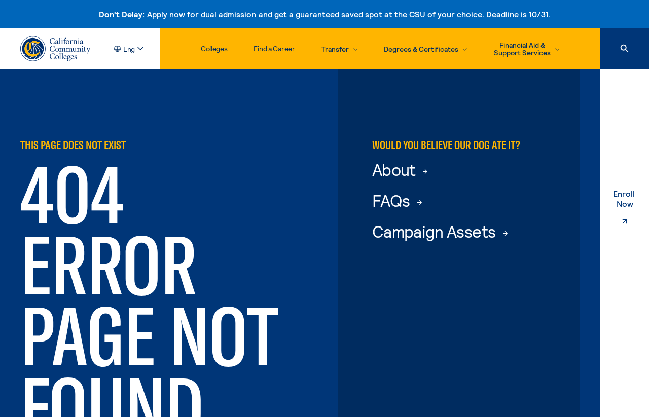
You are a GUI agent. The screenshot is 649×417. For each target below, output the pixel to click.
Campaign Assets (435, 231)
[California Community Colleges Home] (55, 48)
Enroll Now (631, 198)
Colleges (214, 48)
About (395, 169)
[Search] (624, 48)
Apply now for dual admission (201, 14)
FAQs (392, 200)
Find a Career (274, 48)
